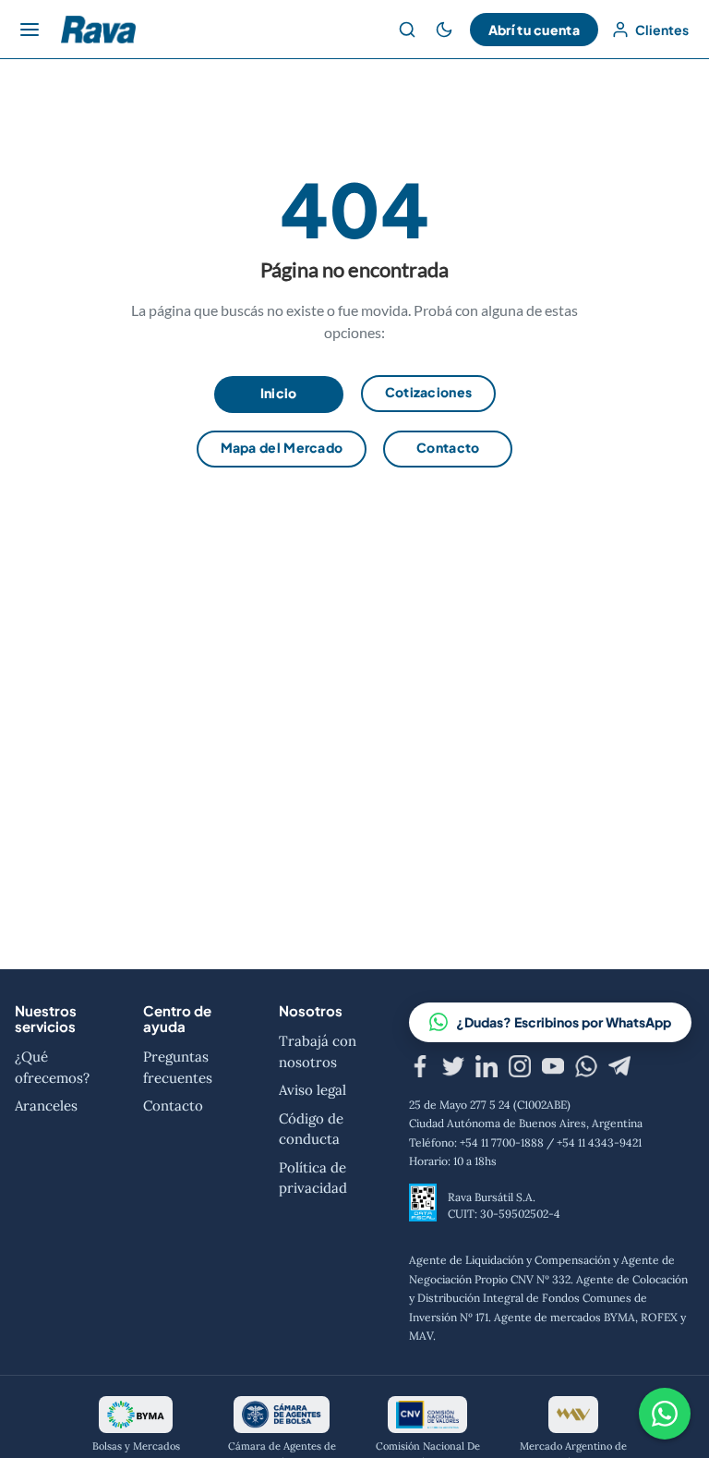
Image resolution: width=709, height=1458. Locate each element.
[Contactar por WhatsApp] (665, 1414)
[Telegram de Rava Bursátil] (619, 1069)
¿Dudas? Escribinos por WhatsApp (563, 1022)
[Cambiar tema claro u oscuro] (444, 29)
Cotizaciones (429, 391)
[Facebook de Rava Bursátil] (420, 1069)
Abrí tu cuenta (534, 29)
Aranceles (46, 1105)
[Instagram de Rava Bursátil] (520, 1069)
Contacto (447, 447)
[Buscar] (407, 29)
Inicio (278, 392)
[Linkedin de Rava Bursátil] (486, 1069)
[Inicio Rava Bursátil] (98, 29)
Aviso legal (312, 1090)
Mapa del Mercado (282, 447)
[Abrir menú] (29, 29)
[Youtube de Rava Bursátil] (553, 1069)
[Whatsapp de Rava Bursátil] (586, 1069)
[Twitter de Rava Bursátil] (453, 1069)
